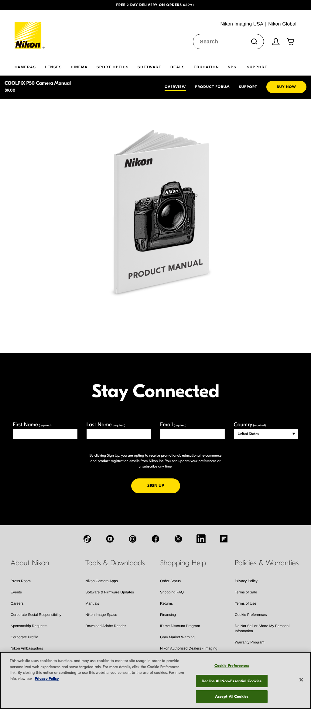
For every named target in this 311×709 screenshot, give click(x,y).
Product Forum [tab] (212, 87)
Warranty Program (250, 642)
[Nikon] (30, 29)
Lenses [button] (53, 67)
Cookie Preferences (251, 615)
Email (173, 424)
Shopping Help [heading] (183, 563)
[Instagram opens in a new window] (132, 538)
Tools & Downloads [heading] (115, 563)
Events (16, 592)
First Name (32, 424)
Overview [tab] (175, 87)
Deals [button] (177, 67)
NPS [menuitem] (232, 67)
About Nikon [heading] (30, 563)
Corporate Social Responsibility (36, 615)
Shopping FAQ (172, 592)
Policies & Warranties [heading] (267, 563)
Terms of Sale (246, 592)
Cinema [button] (79, 67)
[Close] (301, 680)
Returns (166, 603)
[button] (23, 5)
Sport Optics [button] (113, 67)
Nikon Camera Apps (101, 581)
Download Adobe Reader (105, 626)
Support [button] (257, 67)
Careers (17, 603)
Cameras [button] (25, 67)
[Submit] (254, 41)
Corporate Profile (24, 637)
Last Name (106, 424)
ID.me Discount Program (180, 626)
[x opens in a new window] (178, 538)
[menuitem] (30, 65)
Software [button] (150, 67)
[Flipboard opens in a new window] (223, 538)
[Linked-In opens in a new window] (201, 539)
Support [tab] (248, 87)
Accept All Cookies (231, 696)
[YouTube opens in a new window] (109, 538)
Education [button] (206, 67)
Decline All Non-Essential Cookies (231, 681)
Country (250, 424)
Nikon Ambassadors (27, 648)
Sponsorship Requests (29, 626)
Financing (168, 615)
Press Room (21, 581)
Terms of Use (245, 603)
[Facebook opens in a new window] (155, 538)
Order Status (170, 581)
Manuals (92, 603)
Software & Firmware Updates (109, 592)
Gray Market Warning (177, 637)
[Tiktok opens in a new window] (87, 538)
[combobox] (228, 41)
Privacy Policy (246, 581)
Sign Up (163, 485)
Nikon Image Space (101, 615)
